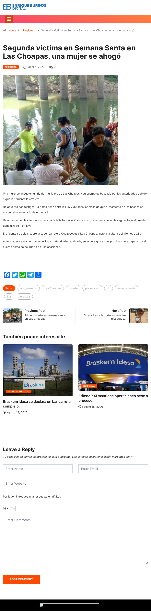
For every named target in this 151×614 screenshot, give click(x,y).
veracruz (24, 296)
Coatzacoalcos (18, 391)
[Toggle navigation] (9, 19)
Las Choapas (52, 288)
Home (12, 30)
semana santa (126, 288)
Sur (9, 296)
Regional (28, 30)
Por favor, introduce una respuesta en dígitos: (32, 496)
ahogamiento (28, 288)
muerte (73, 288)
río (108, 288)
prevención (92, 288)
